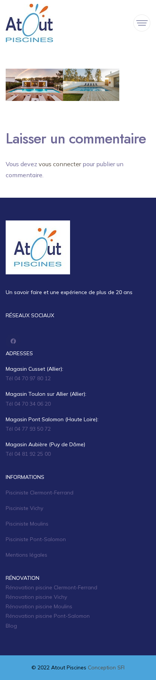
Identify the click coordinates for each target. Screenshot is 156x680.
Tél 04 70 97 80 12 (28, 378)
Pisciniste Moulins (27, 523)
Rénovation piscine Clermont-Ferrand (51, 587)
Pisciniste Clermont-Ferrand (39, 492)
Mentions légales (26, 554)
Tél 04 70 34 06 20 (28, 403)
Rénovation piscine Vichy (36, 596)
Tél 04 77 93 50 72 (28, 428)
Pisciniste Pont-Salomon (36, 539)
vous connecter (60, 164)
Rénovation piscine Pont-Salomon (48, 615)
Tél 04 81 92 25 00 (28, 453)
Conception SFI (106, 667)
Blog (11, 625)
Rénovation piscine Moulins (39, 606)
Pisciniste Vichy (24, 508)
